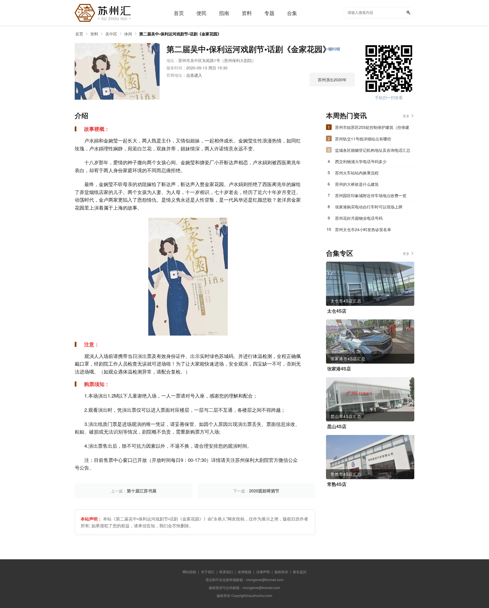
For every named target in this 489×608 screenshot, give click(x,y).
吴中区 (111, 33)
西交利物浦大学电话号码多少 (361, 161)
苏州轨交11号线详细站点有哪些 (363, 139)
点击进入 (194, 75)
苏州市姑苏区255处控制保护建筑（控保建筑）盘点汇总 (372, 128)
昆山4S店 (336, 426)
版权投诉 (281, 571)
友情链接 (244, 571)
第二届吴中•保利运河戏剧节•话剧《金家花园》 (180, 33)
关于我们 (208, 571)
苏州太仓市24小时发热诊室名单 (363, 229)
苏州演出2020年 (332, 79)
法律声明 (263, 571)
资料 (94, 33)
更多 (406, 115)
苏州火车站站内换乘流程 (357, 173)
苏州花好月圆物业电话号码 (359, 218)
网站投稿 (189, 571)
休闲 (128, 33)
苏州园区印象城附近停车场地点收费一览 (370, 195)
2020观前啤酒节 (264, 491)
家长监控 (299, 571)
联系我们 (226, 571)
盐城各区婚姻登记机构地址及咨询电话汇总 (372, 150)
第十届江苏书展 (141, 491)
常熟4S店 (336, 484)
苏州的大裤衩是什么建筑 (357, 184)
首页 (79, 33)
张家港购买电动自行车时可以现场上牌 (368, 207)
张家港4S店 (339, 369)
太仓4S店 (336, 311)
